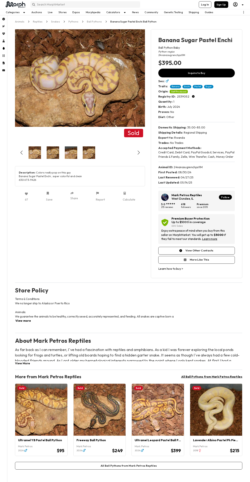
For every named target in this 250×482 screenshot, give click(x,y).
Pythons (73, 21)
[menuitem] (3, 19)
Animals (19, 21)
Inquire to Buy (196, 73)
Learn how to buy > (170, 268)
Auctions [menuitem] (36, 12)
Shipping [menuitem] (194, 12)
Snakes (55, 21)
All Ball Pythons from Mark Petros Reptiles (211, 376)
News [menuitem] (135, 12)
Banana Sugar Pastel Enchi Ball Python (133, 21)
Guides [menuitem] (209, 12)
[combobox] (85, 4)
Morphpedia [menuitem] (93, 12)
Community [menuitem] (151, 12)
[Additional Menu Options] (243, 12)
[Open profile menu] (238, 4)
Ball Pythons (94, 21)
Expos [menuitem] (76, 12)
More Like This (199, 259)
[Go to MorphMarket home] (15, 4)
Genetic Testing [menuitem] (173, 12)
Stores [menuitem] (63, 12)
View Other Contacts (199, 250)
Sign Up (221, 4)
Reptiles (37, 21)
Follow (225, 197)
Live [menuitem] (50, 12)
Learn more (209, 239)
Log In (205, 4)
